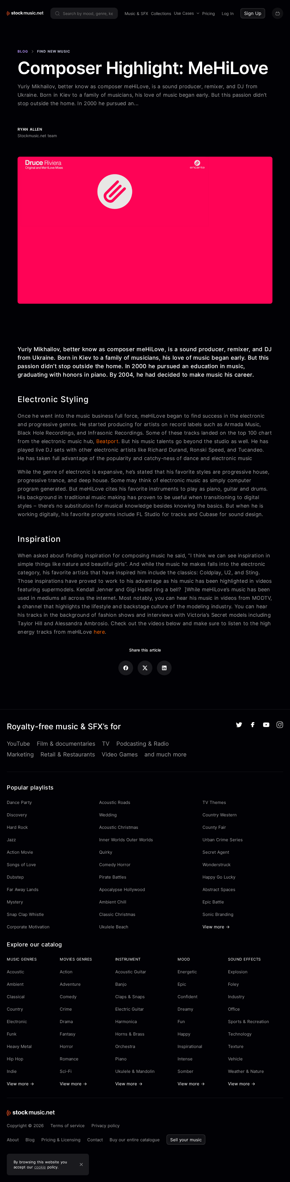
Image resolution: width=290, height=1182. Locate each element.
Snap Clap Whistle (25, 914)
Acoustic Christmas (118, 827)
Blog (23, 51)
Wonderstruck (216, 864)
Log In (228, 13)
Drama (66, 1021)
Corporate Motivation (28, 926)
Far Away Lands (23, 889)
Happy (184, 1034)
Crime (66, 1009)
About (13, 1139)
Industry (236, 996)
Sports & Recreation (248, 1021)
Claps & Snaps (130, 996)
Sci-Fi (66, 1071)
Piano (121, 1059)
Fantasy (67, 1034)
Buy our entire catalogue (135, 1139)
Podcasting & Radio (142, 743)
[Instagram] (279, 724)
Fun (181, 1021)
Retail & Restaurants (67, 754)
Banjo (121, 984)
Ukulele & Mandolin (135, 1071)
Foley (233, 984)
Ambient (15, 984)
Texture (236, 1046)
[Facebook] (252, 724)
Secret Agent (215, 852)
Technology (239, 1034)
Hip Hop (15, 1059)
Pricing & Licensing (60, 1139)
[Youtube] (266, 724)
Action (66, 971)
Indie (12, 1071)
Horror (66, 1046)
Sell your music (186, 1139)
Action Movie (20, 852)
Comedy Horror (115, 864)
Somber (185, 1071)
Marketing (20, 754)
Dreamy (185, 1009)
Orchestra (125, 1046)
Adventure (70, 984)
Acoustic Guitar (130, 971)
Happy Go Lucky (218, 877)
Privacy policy (105, 1125)
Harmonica (126, 1021)
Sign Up (252, 13)
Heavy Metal (19, 1046)
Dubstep (15, 877)
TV (106, 743)
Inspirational (190, 1046)
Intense (185, 1059)
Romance (69, 1059)
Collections (161, 13)
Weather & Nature (246, 1071)
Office (234, 1009)
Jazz (11, 839)
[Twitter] (239, 724)
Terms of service (67, 1125)
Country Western (219, 815)
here (99, 632)
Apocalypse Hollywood (122, 889)
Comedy (68, 996)
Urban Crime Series (222, 839)
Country (15, 1009)
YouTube (18, 743)
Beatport (107, 441)
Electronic (17, 1021)
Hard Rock (17, 827)
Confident (187, 996)
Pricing (208, 13)
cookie (40, 1167)
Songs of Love (21, 864)
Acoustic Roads (114, 802)
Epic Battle (213, 902)
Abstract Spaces (218, 889)
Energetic (187, 971)
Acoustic (15, 971)
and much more (165, 754)
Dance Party (19, 802)
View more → (216, 926)
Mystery (15, 902)
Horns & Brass (129, 1034)
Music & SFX (136, 13)
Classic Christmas (117, 914)
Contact (95, 1139)
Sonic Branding (217, 914)
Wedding (108, 815)
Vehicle (235, 1059)
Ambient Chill (112, 902)
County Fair (214, 827)
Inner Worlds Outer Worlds (126, 839)
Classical (16, 996)
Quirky (105, 852)
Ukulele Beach (113, 926)
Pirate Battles (112, 877)
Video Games (120, 754)
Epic (182, 984)
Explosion (238, 971)
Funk (11, 1034)
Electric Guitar (129, 1009)
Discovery (17, 815)
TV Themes (214, 802)
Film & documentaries (66, 743)
